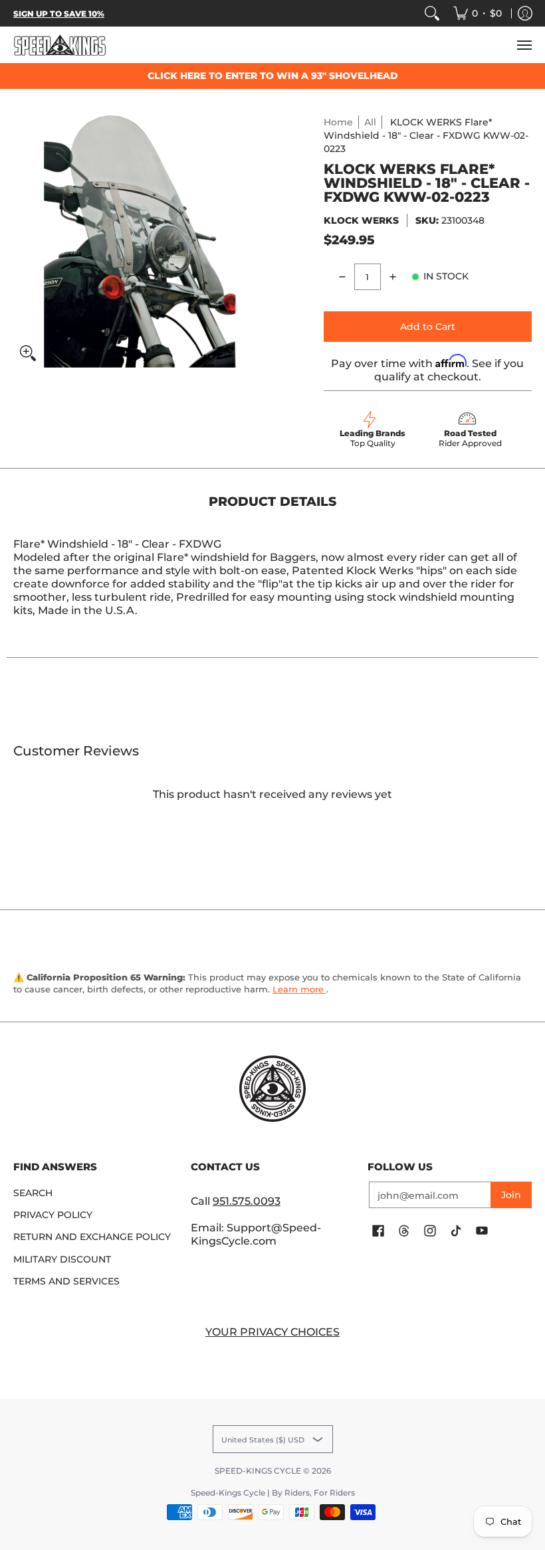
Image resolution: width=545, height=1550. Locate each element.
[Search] (432, 13)
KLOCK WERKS (361, 220)
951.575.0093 (246, 1201)
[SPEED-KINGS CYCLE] (59, 45)
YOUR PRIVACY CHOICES (272, 1332)
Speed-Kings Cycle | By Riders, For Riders (273, 1493)
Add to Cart (427, 327)
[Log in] (525, 13)
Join (511, 1195)
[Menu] (524, 45)
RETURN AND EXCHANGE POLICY (92, 1237)
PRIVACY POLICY (52, 1215)
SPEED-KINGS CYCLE (258, 1471)
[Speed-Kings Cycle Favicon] (273, 1088)
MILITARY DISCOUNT (62, 1259)
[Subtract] (342, 277)
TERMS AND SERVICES (66, 1281)
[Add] (392, 277)
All (370, 122)
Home (338, 122)
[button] (378, 1231)
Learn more (299, 989)
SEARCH (33, 1193)
